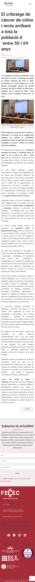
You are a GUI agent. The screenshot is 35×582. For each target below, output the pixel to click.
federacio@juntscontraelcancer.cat (12, 516)
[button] (30, 4)
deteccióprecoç (15, 57)
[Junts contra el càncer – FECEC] (9, 4)
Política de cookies (21, 581)
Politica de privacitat (13, 581)
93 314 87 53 (6, 504)
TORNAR (27, 409)
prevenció (22, 57)
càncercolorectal (6, 57)
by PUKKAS (28, 581)
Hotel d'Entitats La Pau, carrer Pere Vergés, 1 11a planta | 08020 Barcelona (13, 510)
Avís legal (6, 581)
